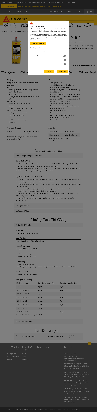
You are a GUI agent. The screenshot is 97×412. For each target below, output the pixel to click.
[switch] (64, 56)
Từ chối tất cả (49, 71)
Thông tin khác (33, 39)
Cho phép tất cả (62, 71)
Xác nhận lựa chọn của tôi (38, 43)
